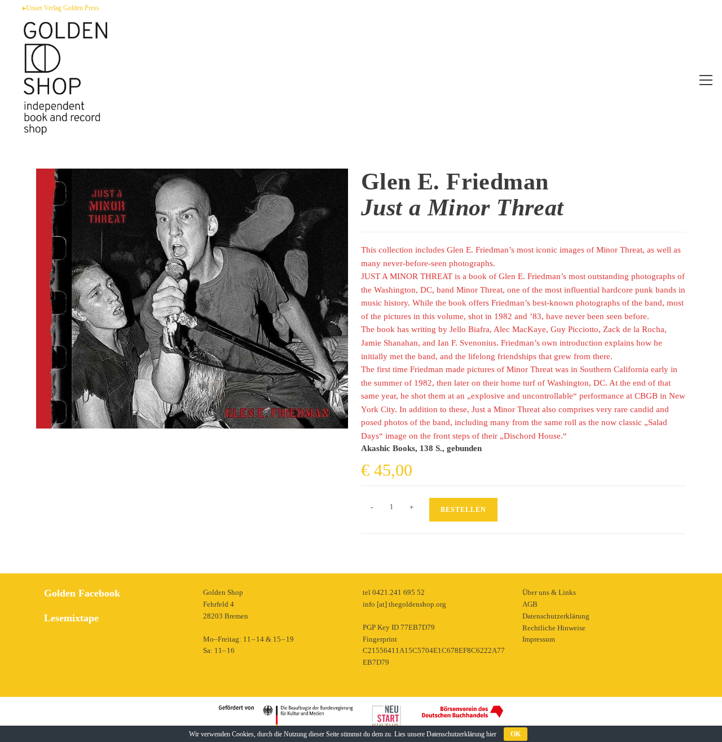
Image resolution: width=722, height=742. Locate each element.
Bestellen (463, 510)
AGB (530, 604)
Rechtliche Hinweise (553, 628)
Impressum (538, 639)
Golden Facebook (82, 593)
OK (515, 734)
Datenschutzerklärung (555, 616)
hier (491, 734)
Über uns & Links (549, 592)
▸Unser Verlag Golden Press (61, 8)
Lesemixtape (71, 618)
